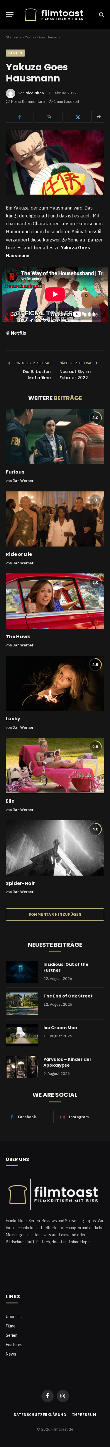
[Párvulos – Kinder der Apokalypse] (22, 1067)
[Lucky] (55, 683)
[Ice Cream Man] (22, 1035)
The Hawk (18, 636)
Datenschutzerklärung (40, 1414)
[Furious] (55, 436)
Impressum (84, 1414)
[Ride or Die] (55, 519)
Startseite (13, 37)
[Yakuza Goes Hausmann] (55, 162)
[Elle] (55, 765)
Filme (11, 1326)
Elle (10, 801)
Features (14, 1344)
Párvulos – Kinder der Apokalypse (67, 1062)
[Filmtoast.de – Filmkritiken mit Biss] (55, 14)
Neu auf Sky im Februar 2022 (75, 375)
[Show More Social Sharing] (98, 117)
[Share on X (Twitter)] (78, 117)
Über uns (14, 1316)
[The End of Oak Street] (22, 1004)
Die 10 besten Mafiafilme (37, 375)
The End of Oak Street (68, 996)
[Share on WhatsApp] (48, 117)
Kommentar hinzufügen (55, 914)
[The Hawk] (55, 601)
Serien (15, 53)
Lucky (13, 718)
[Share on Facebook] (19, 117)
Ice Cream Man (60, 1028)
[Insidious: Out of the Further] (22, 972)
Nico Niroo (35, 93)
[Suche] (101, 14)
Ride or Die (19, 554)
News (11, 1354)
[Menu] (9, 14)
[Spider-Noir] (55, 847)
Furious (15, 472)
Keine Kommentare (28, 101)
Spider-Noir (20, 883)
